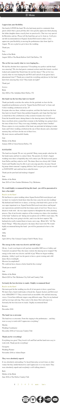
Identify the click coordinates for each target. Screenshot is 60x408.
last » (44, 384)
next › (37, 384)
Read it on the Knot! (9, 194)
